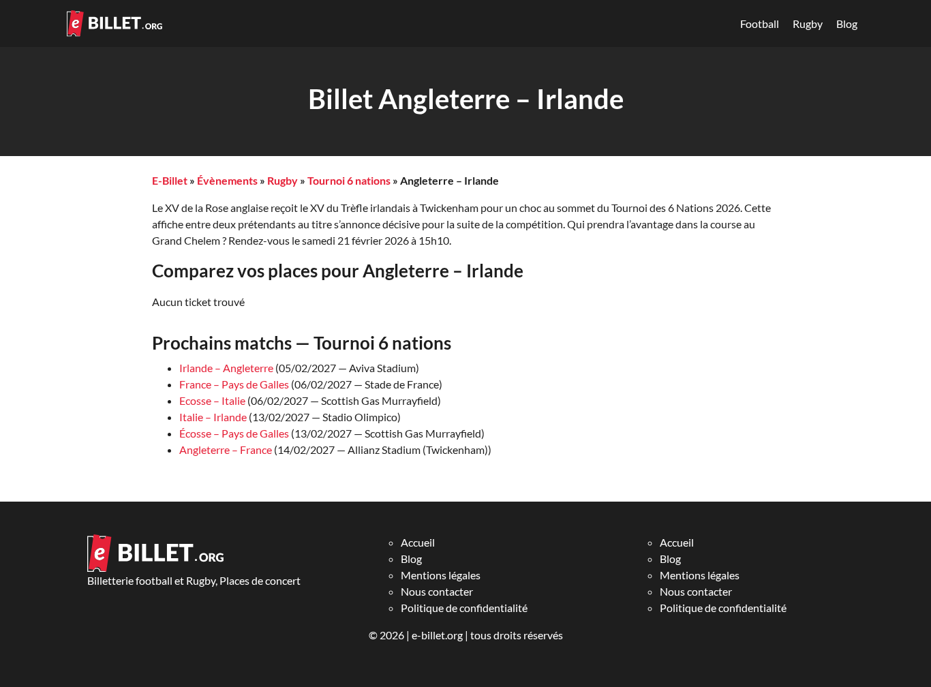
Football (759, 23)
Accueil (418, 542)
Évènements (227, 180)
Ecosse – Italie (212, 400)
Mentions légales (440, 574)
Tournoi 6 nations (349, 180)
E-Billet (169, 180)
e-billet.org (437, 634)
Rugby (808, 23)
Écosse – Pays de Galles (234, 433)
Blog (846, 23)
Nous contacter (437, 591)
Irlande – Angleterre (226, 367)
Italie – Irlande (213, 416)
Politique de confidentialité (464, 607)
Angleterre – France (225, 449)
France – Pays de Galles (234, 384)
